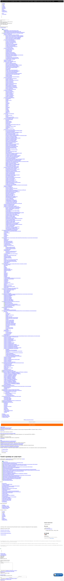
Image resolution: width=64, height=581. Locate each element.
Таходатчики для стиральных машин (12, 157)
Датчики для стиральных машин (11, 136)
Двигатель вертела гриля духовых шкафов (13, 213)
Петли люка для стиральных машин (11, 149)
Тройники (7, 326)
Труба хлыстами (8, 333)
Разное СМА (8, 148)
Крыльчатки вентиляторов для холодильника (13, 177)
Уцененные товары (5, 417)
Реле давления (8, 68)
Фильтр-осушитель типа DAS (10, 248)
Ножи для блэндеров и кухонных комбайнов (13, 38)
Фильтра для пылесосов (10, 82)
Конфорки (7, 349)
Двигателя (7, 102)
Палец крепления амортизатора (11, 147)
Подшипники (9, 479)
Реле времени (8, 150)
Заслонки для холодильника (10, 172)
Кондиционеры (10, 480)
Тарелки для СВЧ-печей (10, 199)
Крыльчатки (8, 252)
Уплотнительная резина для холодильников (24, 475)
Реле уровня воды (9, 152)
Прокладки (8, 325)
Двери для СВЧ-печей (9, 187)
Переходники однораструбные (11, 323)
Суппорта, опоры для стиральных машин (12, 156)
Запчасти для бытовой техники (18, 462)
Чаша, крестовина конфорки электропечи (12, 228)
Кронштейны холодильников (10, 175)
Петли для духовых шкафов (10, 219)
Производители (4, 11)
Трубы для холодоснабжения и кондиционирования (28, 469)
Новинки (3, 413)
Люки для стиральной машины (11, 142)
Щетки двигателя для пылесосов (11, 85)
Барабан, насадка (8, 100)
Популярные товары (5, 414)
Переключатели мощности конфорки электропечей (14, 218)
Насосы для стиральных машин (11, 144)
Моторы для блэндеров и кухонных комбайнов (13, 37)
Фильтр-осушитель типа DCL (10, 247)
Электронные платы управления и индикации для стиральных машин (17, 161)
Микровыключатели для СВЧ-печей (12, 196)
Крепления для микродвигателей (11, 251)
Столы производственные (10, 395)
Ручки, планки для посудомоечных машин (13, 70)
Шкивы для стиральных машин (11, 163)
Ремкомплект (8, 69)
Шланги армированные (10, 127)
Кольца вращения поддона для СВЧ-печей (12, 191)
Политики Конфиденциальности (6, 533)
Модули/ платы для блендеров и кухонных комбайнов (14, 36)
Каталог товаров (3, 27)
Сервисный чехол (9, 56)
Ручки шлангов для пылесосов (11, 89)
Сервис (3, 5)
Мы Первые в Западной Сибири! (5, 428)
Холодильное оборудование (16, 477)
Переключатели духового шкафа (11, 217)
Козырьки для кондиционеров (11, 53)
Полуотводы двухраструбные (10, 324)
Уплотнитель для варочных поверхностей (12, 226)
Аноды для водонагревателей (10, 40)
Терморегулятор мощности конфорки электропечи (14, 224)
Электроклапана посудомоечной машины (12, 76)
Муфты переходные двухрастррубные (12, 317)
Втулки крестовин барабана (10, 131)
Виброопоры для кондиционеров (11, 55)
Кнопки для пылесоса (9, 79)
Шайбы (7, 329)
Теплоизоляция (10, 468)
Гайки (7, 101)
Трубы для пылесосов (9, 81)
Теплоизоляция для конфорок (10, 354)
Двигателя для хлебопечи (10, 91)
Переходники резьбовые (10, 321)
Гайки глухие (8, 313)
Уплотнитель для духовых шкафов (11, 227)
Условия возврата (3, 534)
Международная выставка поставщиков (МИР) (7, 433)
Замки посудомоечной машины (11, 63)
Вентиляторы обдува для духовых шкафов (13, 211)
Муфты (7, 315)
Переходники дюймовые (10, 322)
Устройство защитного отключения (11, 46)
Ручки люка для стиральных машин (11, 153)
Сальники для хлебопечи (10, 95)
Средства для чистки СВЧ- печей (11, 202)
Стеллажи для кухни (9, 394)
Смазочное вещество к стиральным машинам (13, 155)
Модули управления (9, 209)
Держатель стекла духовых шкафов (11, 214)
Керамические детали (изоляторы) (11, 350)
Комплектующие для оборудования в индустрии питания (30, 470)
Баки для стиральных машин (10, 133)
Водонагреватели (11, 474)
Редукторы (7, 107)
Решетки (7, 109)
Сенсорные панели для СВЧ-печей (11, 201)
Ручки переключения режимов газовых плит (13, 124)
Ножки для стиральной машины (11, 145)
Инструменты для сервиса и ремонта (21, 465)
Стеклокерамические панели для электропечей (13, 220)
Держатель (7, 103)
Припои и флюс (10, 471)
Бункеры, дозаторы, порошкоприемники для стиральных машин (16, 135)
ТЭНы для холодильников (10, 183)
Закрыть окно (2, 572)
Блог (3, 9)
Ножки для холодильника (10, 180)
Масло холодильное (5, 487)
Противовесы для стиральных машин (12, 146)
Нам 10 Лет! (2, 430)
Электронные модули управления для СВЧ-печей (14, 203)
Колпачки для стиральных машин (11, 139)
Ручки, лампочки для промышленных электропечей (14, 352)
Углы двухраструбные (9, 327)
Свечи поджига (8, 125)
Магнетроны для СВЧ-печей (10, 195)
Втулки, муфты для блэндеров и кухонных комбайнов (14, 35)
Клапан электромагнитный (10, 173)
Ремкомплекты (8, 98)
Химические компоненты (15, 467)
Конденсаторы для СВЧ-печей (11, 192)
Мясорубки (8, 392)
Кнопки (7, 99)
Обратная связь (2, 553)
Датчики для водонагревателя (11, 41)
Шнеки (7, 112)
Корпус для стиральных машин (11, 140)
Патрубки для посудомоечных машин (12, 65)
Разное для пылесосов (9, 88)
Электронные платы (9, 47)
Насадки (7, 105)
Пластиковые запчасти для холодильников (13, 174)
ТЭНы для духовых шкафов (10, 225)
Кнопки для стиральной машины (11, 138)
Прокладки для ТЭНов (9, 43)
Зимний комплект (9, 51)
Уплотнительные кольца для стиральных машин (13, 159)
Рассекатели (8, 123)
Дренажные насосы (9, 50)
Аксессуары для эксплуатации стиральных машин (14, 130)
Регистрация (4, 14)
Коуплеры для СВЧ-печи (10, 193)
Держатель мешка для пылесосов (11, 78)
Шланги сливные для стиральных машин (12, 164)
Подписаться (2, 438)
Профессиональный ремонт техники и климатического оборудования (11, 444)
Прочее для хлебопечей (9, 93)
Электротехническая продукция (7, 492)
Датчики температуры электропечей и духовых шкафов (15, 212)
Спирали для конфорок (9, 353)
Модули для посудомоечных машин (11, 64)
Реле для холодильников (10, 176)
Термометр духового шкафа (10, 221)
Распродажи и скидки (5, 415)
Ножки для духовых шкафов (10, 216)
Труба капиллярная (9, 332)
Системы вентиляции (13, 463)
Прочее (7, 128)
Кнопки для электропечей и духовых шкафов (13, 207)
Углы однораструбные (9, 328)
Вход (3, 13)
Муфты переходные (9, 316)
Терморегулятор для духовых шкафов (12, 223)
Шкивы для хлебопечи (9, 96)
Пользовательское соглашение (5, 531)
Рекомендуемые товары (6, 416)
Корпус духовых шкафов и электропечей (12, 208)
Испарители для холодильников (11, 169)
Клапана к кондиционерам (10, 52)
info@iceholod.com (49, 528)
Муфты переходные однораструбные (12, 318)
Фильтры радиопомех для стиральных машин (13, 160)
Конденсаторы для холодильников (11, 170)
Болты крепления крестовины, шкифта (12, 134)
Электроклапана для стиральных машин (12, 166)
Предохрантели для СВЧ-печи (11, 197)
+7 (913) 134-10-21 (3, 554)
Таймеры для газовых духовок (11, 126)
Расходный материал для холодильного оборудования (28, 464)
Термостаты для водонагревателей (11, 44)
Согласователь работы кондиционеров (12, 57)
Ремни (7, 108)
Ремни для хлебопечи (9, 94)
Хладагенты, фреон (12, 472)
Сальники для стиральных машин (11, 154)
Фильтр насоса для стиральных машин (12, 162)
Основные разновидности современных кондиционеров (9, 446)
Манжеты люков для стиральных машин (12, 143)
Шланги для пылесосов (9, 84)
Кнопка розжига (8, 121)
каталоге (23, 458)
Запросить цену (8, 579)
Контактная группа (9, 115)
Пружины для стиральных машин (11, 151)
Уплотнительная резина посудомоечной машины (14, 73)
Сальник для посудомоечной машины (12, 71)
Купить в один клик (11, 571)
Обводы (7, 319)
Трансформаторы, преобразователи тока (12, 58)
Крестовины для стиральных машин (12, 141)
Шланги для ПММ (9, 75)
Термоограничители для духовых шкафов (12, 222)
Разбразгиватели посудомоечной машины (12, 66)
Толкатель (7, 111)
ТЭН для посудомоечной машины (11, 72)
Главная (3, 3)
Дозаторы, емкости (9, 62)
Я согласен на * (9, 570)
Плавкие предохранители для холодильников (13, 182)
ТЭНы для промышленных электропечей (12, 355)
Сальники (7, 110)
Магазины (4, 8)
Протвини (7, 351)
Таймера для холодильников (10, 178)
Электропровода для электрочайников (12, 117)
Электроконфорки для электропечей (12, 229)
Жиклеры (7, 120)
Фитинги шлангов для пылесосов (11, 83)
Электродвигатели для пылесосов (11, 86)
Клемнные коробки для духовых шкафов (12, 215)
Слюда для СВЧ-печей (9, 198)
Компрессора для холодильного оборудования (25, 466)
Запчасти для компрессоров (16, 478)
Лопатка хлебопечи (9, 92)
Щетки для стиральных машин (11, 165)
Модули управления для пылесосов (11, 87)
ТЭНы (7, 114)
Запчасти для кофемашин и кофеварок (21, 473)
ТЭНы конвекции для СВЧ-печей (11, 200)
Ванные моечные (9, 393)
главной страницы (9, 458)
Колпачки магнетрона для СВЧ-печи (12, 190)
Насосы (7, 116)
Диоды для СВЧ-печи (9, 189)
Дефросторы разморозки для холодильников (13, 171)
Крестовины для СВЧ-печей (10, 194)
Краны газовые (8, 122)
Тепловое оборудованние (6, 497)
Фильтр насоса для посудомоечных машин (13, 74)
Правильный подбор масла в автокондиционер (7, 441)
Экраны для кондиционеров (10, 59)
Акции (3, 513)
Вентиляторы (5, 461)
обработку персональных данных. (11, 570)
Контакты (3, 7)
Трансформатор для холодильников (11, 181)
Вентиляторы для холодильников (11, 168)
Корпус (7, 104)
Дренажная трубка (9, 49)
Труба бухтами (8, 331)
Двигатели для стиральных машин (11, 137)
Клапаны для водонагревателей (11, 42)
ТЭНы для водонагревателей (10, 45)
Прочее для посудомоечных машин (11, 67)
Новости (3, 518)
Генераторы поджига (9, 119)
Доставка (3, 6)
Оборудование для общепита (16, 476)
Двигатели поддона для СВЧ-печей (11, 188)
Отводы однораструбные (10, 320)
